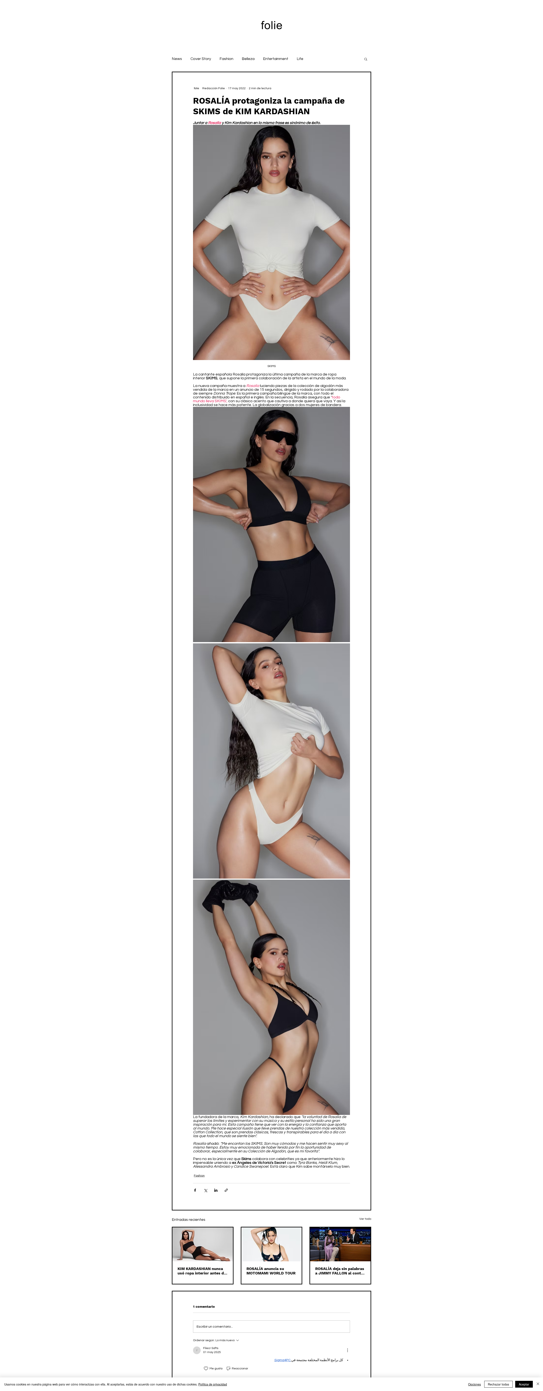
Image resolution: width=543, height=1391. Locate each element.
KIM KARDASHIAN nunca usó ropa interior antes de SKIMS (202, 1270)
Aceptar (524, 1384)
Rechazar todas (498, 1384)
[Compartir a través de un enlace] (226, 1190)
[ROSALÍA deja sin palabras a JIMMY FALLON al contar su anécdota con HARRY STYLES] (340, 1244)
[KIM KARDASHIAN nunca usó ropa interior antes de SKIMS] (202, 1244)
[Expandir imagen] (271, 524)
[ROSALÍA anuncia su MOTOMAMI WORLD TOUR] (271, 1244)
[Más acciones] (347, 1350)
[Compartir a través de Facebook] (195, 1190)
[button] (366, 59)
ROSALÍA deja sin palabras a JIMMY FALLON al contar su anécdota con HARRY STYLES (340, 1270)
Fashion (226, 59)
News (177, 59)
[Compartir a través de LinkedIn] (216, 1190)
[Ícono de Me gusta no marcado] (206, 1368)
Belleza (248, 59)
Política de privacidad (212, 1384)
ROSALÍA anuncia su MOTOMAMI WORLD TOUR (270, 1270)
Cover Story (200, 59)
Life (300, 59)
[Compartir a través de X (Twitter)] (205, 1190)
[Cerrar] (537, 1384)
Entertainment (275, 59)
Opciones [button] (474, 1384)
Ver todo (365, 1218)
